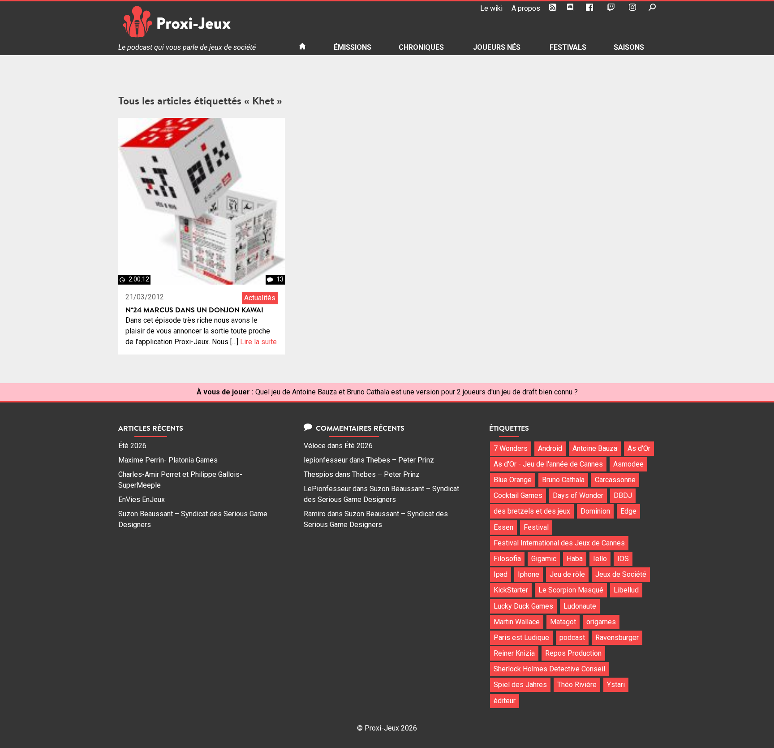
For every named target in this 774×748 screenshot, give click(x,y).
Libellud (626, 590)
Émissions (352, 47)
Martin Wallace (517, 622)
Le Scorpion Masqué (570, 590)
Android (550, 448)
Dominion (595, 511)
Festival (536, 527)
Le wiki (491, 8)
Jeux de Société (620, 574)
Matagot (563, 622)
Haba (575, 558)
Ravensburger (617, 637)
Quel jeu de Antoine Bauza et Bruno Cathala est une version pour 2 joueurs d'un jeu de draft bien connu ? (416, 392)
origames (601, 622)
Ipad (500, 574)
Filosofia (507, 558)
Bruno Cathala (563, 480)
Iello (600, 558)
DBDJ (623, 495)
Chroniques (421, 47)
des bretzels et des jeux (532, 511)
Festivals (568, 47)
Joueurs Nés (496, 47)
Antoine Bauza (594, 448)
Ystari (616, 684)
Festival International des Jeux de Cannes (559, 543)
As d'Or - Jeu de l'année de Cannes (548, 464)
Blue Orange (513, 480)
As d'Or (639, 448)
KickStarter (511, 590)
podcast (572, 637)
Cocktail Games (518, 495)
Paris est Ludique (521, 637)
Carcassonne (615, 480)
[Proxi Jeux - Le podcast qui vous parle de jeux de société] (201, 22)
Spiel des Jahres (520, 684)
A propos (526, 8)
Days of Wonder (578, 495)
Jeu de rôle (567, 574)
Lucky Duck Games (523, 606)
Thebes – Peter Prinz (400, 460)
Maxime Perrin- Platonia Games (168, 460)
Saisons (629, 47)
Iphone (528, 574)
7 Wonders (511, 448)
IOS (623, 558)
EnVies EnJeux (141, 499)
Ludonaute (579, 606)
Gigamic (543, 558)
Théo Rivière (577, 684)
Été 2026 (132, 445)
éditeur (505, 700)
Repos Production (573, 653)
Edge (628, 511)
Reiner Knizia (514, 653)
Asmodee (628, 464)
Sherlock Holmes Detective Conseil (549, 669)
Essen (503, 527)
